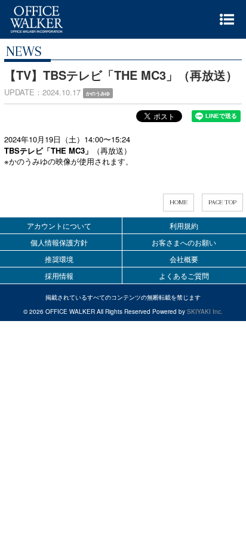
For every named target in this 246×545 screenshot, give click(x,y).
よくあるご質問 (184, 275)
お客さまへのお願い (184, 242)
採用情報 (59, 275)
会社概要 (184, 259)
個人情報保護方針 (59, 242)
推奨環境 (59, 259)
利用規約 (184, 225)
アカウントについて (59, 225)
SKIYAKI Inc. (205, 311)
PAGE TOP (222, 202)
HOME (178, 202)
